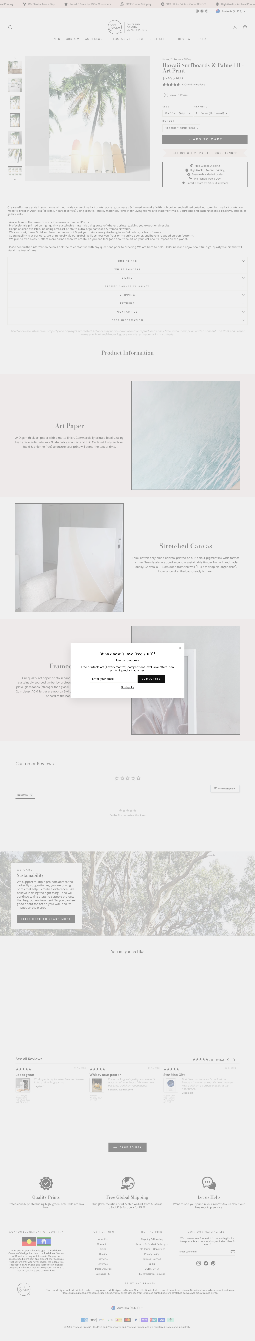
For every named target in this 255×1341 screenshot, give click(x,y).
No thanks (127, 687)
